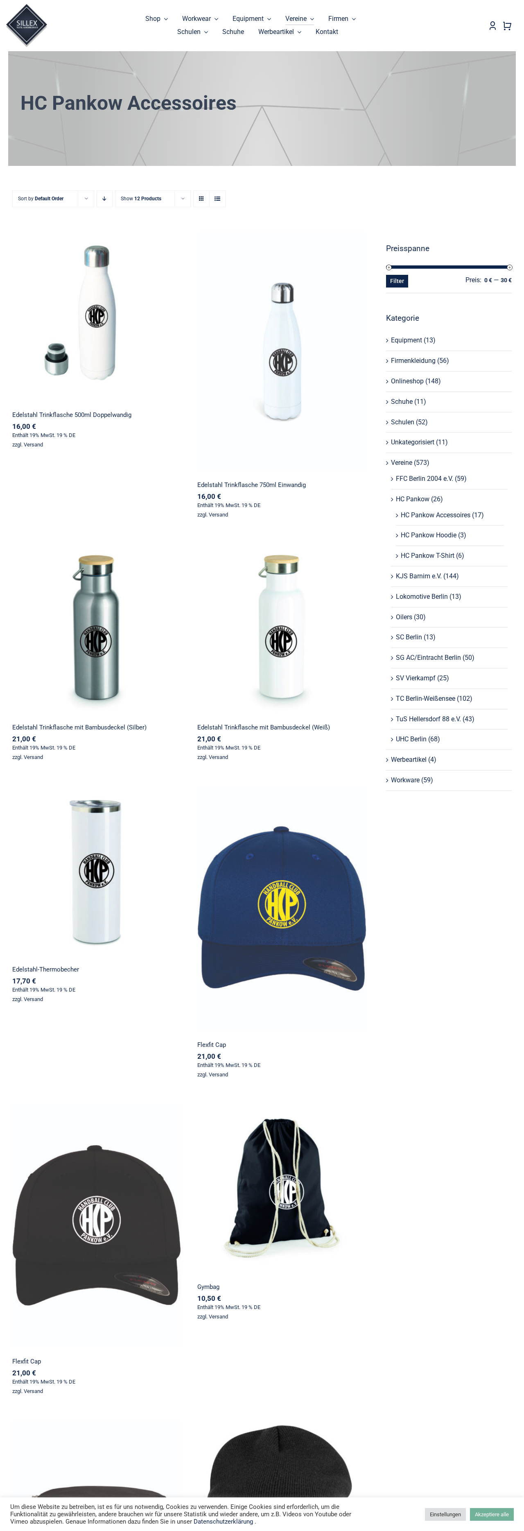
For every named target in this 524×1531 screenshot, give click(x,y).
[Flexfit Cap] (281, 908)
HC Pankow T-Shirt (427, 555)
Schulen (402, 422)
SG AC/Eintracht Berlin (428, 657)
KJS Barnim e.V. (419, 576)
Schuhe (402, 401)
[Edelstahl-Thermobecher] (96, 870)
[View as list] (218, 199)
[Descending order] (105, 198)
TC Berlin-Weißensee (425, 698)
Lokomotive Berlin (422, 596)
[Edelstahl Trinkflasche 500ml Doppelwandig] (96, 316)
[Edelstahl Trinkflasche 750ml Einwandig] (281, 351)
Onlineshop (407, 381)
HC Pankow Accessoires (435, 515)
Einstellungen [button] (445, 1514)
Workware (405, 780)
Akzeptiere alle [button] (492, 1514)
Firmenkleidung (413, 361)
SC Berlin (409, 637)
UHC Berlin (411, 739)
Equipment (406, 340)
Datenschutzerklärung (223, 1521)
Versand (33, 445)
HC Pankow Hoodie (428, 535)
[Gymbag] (281, 1188)
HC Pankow (412, 499)
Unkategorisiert (412, 442)
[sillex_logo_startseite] (26, 7)
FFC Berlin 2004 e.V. (424, 478)
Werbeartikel (409, 759)
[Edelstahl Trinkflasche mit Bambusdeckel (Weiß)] (281, 628)
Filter (397, 281)
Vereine (401, 463)
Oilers (404, 617)
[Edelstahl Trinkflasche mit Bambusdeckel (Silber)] (96, 628)
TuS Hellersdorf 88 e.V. (428, 719)
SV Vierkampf (416, 678)
